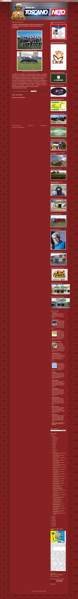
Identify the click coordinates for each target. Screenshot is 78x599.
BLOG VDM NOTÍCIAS (55, 397)
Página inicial (30, 125)
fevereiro (54, 450)
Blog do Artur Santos (55, 406)
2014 (53, 524)
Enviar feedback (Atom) (20, 127)
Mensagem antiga (44, 125)
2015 (53, 523)
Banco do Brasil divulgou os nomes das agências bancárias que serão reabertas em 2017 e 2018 (58, 390)
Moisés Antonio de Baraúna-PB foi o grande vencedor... (58, 483)
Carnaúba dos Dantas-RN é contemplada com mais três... (57, 488)
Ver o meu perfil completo (55, 576)
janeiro (54, 451)
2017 (53, 520)
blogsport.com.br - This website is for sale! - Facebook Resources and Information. (58, 423)
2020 (53, 516)
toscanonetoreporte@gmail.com (57, 574)
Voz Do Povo (54, 362)
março (54, 449)
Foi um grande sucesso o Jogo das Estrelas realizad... (58, 481)
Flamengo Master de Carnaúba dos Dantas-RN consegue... (58, 497)
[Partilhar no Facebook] (34, 91)
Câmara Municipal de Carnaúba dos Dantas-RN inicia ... (58, 460)
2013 (53, 526)
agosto (54, 443)
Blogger (44, 591)
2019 (53, 517)
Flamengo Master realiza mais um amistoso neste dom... (58, 504)
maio (53, 446)
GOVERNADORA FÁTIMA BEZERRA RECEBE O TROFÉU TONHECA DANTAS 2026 (60, 345)
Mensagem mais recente (16, 125)
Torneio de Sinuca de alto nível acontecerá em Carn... (57, 502)
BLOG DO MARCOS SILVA (56, 330)
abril (53, 447)
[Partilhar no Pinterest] (36, 91)
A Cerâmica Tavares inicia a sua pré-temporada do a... (58, 479)
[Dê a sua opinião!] (32, 91)
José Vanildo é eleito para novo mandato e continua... (57, 500)
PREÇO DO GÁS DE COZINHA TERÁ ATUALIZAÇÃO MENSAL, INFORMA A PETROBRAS (57, 399)
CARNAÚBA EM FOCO (56, 353)
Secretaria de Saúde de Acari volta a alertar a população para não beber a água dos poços (58, 416)
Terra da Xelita (54, 312)
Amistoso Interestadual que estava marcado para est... (58, 507)
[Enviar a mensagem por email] (31, 91)
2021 (53, 436)
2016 (53, 521)
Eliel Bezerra (54, 372)
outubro (54, 440)
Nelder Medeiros (55, 414)
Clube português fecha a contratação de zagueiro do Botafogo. (60, 322)
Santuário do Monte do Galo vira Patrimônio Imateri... (57, 486)
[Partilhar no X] (33, 91)
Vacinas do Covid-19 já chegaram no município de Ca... (58, 477)
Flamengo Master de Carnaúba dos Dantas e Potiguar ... (58, 511)
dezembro (54, 437)
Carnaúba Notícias (55, 388)
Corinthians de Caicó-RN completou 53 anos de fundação (58, 465)
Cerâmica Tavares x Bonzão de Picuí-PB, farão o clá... (58, 493)
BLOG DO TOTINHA (55, 380)
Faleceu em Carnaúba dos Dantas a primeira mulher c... (58, 463)
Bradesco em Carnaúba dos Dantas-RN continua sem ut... (59, 495)
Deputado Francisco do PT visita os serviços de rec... (58, 472)
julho (53, 444)
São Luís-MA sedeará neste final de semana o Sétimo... (58, 456)
